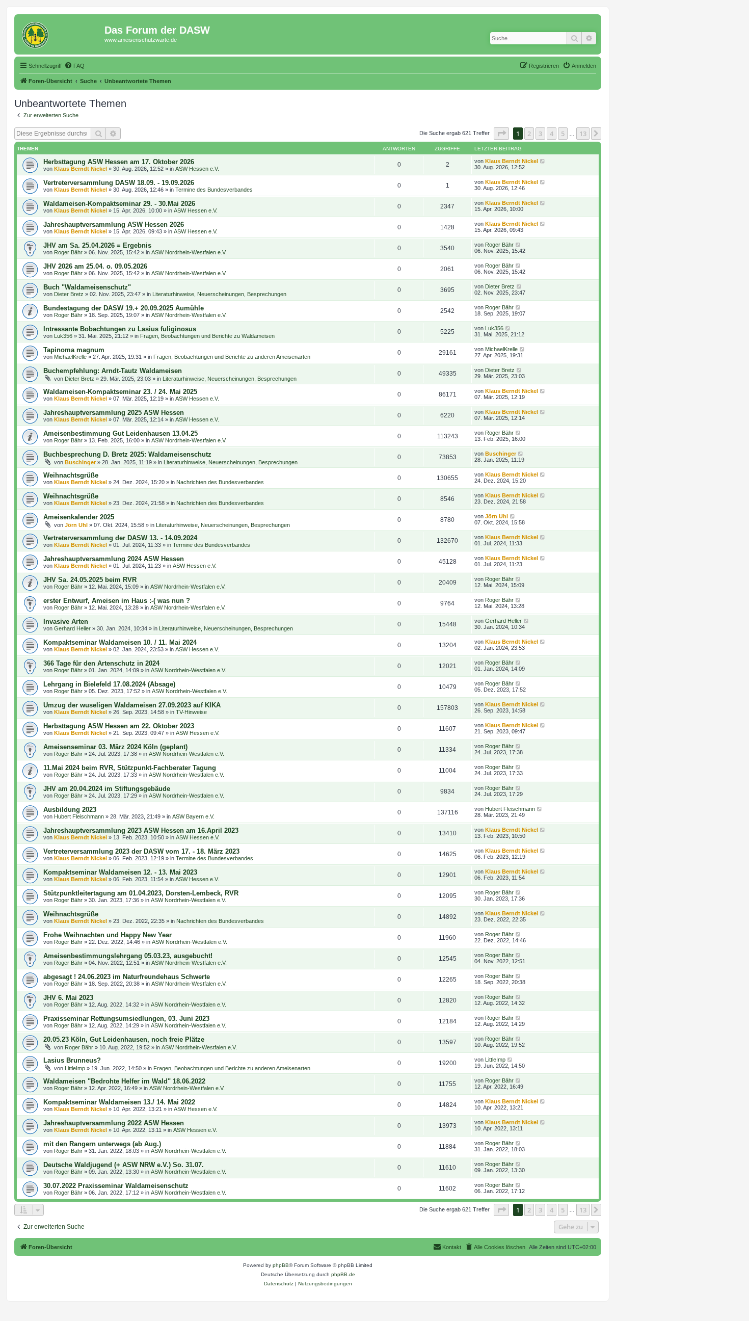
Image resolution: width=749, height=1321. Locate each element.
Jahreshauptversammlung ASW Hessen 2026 (113, 224)
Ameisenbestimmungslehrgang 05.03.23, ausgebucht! (127, 956)
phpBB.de (343, 1274)
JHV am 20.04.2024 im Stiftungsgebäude (106, 788)
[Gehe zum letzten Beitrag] (543, 161)
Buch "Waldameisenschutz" (87, 287)
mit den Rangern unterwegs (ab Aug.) (102, 1144)
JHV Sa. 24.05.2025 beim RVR (90, 580)
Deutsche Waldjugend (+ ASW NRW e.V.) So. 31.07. (123, 1165)
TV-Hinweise (191, 712)
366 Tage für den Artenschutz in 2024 (101, 663)
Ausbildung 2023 (69, 809)
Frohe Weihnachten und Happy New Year (107, 935)
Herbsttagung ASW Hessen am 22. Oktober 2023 (118, 726)
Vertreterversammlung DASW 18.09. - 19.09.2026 (118, 183)
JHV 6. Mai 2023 (68, 997)
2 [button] (529, 133)
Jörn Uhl (76, 525)
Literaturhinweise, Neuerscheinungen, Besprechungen (219, 294)
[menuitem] (74, 66)
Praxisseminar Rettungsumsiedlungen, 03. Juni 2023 (126, 1018)
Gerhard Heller (72, 628)
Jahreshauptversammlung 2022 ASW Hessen (113, 1123)
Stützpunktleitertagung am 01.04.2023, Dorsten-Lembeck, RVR (140, 893)
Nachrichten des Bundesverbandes (220, 482)
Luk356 (63, 336)
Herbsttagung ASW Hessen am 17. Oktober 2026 (118, 162)
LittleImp (75, 1068)
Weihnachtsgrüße (70, 475)
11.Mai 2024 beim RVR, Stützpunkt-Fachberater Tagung (129, 768)
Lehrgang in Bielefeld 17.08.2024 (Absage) (109, 684)
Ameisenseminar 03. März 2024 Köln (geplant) (115, 747)
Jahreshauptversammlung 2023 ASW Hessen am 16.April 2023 (140, 830)
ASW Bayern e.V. (193, 816)
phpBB (281, 1265)
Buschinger (80, 462)
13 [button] (582, 133)
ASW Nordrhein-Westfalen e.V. (189, 252)
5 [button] (563, 133)
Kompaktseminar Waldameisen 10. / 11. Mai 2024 (120, 642)
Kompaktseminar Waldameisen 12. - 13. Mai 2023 (120, 872)
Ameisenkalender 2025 (78, 517)
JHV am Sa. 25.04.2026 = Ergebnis (97, 245)
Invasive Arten (65, 621)
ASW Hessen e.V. (197, 169)
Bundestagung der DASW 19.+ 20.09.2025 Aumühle (123, 308)
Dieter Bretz (69, 294)
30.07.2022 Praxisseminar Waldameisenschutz (116, 1186)
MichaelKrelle (70, 357)
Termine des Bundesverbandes (214, 190)
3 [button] (540, 133)
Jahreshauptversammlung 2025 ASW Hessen (113, 412)
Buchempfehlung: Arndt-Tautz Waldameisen (112, 371)
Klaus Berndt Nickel (80, 169)
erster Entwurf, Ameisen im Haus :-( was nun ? (116, 600)
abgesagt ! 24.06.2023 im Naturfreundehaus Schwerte (126, 977)
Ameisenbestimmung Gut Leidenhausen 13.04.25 (120, 433)
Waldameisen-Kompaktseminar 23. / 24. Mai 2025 (120, 391)
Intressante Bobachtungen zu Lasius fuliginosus (119, 329)
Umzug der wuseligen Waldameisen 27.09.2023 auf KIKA (132, 705)
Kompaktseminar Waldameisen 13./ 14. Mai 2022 (119, 1102)
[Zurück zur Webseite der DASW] (60, 33)
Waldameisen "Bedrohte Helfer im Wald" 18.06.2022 (124, 1081)
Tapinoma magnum (73, 350)
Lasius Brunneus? (72, 1060)
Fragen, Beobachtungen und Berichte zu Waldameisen (207, 336)
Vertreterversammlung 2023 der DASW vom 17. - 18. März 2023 (141, 851)
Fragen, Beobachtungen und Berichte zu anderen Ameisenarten (231, 357)
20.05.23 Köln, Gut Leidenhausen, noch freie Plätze (123, 1039)
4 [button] (551, 133)
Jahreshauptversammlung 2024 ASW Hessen (113, 559)
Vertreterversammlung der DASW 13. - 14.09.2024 (120, 538)
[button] (501, 133)
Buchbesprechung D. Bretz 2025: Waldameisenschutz (127, 454)
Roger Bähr (68, 252)
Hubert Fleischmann (79, 816)
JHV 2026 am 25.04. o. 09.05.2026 (95, 266)
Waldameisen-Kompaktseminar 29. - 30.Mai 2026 (119, 203)
